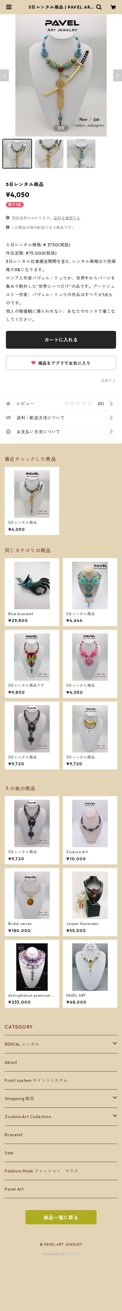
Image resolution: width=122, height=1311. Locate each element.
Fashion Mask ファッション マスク (41, 1171)
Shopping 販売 (19, 1098)
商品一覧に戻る (61, 1217)
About (11, 1062)
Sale (9, 1153)
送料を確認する (67, 218)
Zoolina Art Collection (28, 1116)
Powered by (54, 1254)
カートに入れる (61, 340)
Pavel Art (14, 1189)
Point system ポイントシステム (36, 1080)
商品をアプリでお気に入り (64, 363)
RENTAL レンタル (22, 1044)
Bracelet (14, 1134)
